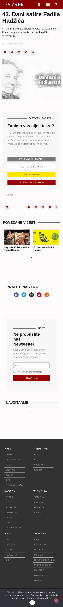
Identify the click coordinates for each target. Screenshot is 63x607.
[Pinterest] (39, 294)
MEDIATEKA (40, 491)
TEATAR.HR (13, 4)
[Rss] (46, 294)
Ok (32, 602)
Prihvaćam (29, 372)
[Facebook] (16, 294)
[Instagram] (31, 294)
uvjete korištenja (34, 372)
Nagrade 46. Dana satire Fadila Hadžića (16, 248)
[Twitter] (24, 294)
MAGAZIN (9, 491)
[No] (59, 597)
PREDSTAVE (40, 448)
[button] (48, 4)
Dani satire (9, 195)
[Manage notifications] (56, 600)
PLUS (7, 533)
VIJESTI (8, 448)
